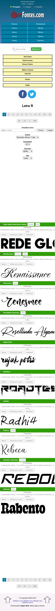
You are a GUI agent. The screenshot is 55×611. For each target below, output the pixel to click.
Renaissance (8, 254)
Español (39, 7)
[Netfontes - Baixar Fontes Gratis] (27, 15)
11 (50, 114)
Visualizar (29, 234)
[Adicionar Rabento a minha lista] (1, 489)
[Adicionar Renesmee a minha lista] (1, 283)
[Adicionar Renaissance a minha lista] (1, 254)
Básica (40, 32)
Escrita (14, 36)
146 (34, 121)
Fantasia (14, 24)
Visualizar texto (27, 128)
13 (24, 121)
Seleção (28, 74)
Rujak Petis (7, 342)
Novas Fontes (27, 64)
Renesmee (7, 283)
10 (44, 114)
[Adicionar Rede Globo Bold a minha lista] (1, 224)
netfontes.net (27, 601)
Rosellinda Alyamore (11, 313)
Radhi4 (6, 401)
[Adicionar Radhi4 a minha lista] (1, 401)
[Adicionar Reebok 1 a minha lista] (1, 460)
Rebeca (6, 430)
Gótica (14, 32)
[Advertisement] (27, 191)
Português (16, 7)
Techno (14, 28)
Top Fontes (27, 57)
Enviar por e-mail (16, 234)
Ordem (27, 135)
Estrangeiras (40, 24)
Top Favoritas (27, 60)
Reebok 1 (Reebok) (10, 460)
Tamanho (27, 149)
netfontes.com (17, 601)
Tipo (27, 156)
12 (19, 121)
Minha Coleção (27, 70)
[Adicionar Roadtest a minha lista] (1, 372)
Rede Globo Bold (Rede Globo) (14, 224)
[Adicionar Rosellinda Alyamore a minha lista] (1, 313)
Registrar (30, 4)
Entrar (24, 4)
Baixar (4, 234)
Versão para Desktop (27, 1)
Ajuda (27, 85)
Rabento (6, 489)
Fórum (27, 79)
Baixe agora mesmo (37, 606)
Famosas (40, 41)
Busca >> (36, 49)
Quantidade (27, 142)
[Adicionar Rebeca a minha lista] (1, 430)
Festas (14, 41)
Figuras (40, 36)
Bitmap (40, 28)
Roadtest (6, 372)
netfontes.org (37, 601)
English (28, 7)
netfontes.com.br (27, 602)
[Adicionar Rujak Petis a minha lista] (1, 342)
